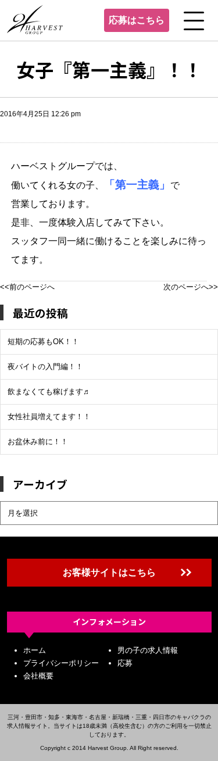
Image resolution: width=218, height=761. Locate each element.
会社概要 (38, 675)
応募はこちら (137, 20)
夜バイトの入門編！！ (45, 366)
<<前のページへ (27, 287)
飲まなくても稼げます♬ (49, 391)
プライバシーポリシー (61, 663)
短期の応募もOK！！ (43, 341)
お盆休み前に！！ (38, 441)
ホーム (34, 650)
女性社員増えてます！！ (49, 416)
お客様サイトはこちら (109, 572)
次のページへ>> (190, 287)
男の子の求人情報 (147, 650)
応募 (125, 663)
